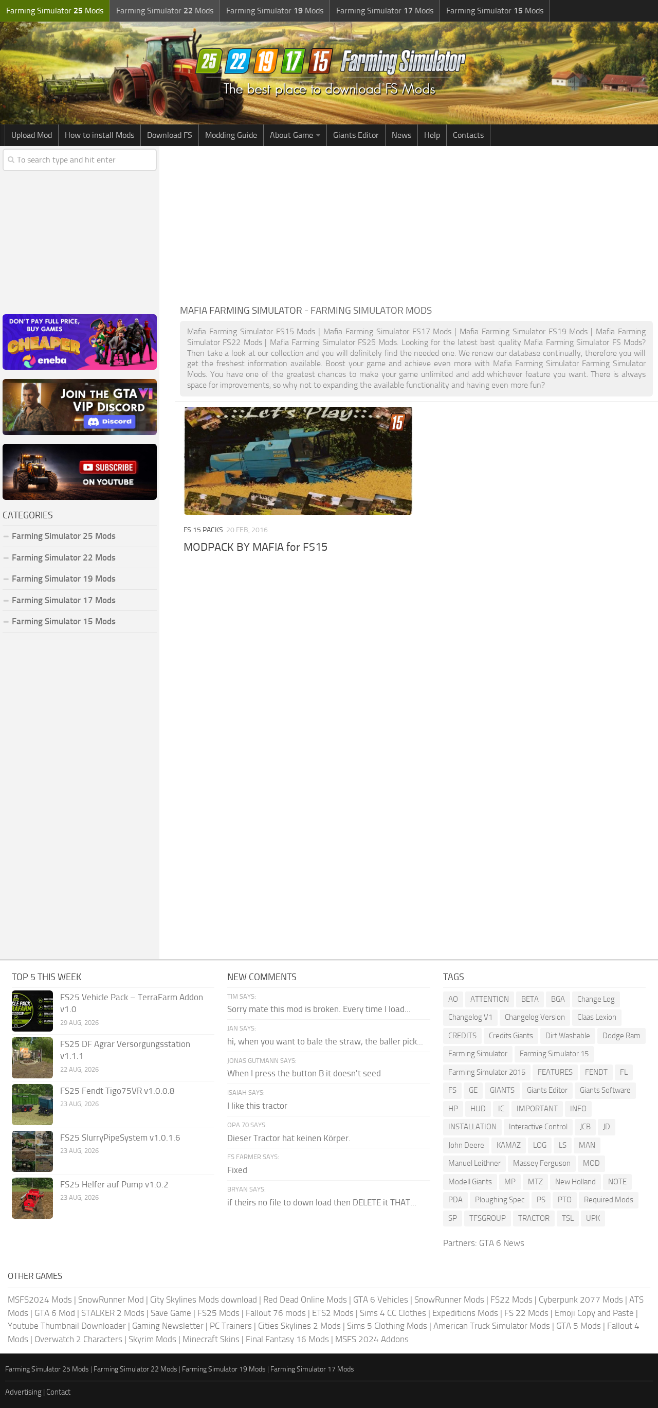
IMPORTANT (537, 1108)
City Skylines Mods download (203, 1299)
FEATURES (555, 1072)
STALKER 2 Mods (112, 1313)
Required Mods (608, 1199)
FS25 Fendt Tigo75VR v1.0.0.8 (117, 1091)
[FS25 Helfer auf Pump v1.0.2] (32, 1198)
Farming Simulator (477, 1053)
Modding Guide (231, 135)
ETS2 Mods (333, 1313)
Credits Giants (511, 1035)
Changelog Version (535, 1017)
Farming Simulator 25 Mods (47, 1369)
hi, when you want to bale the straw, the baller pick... (325, 1041)
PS (541, 1199)
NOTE (617, 1181)
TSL (568, 1218)
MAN (587, 1145)
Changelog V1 (470, 1017)
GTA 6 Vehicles (380, 1299)
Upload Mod (31, 135)
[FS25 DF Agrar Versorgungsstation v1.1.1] (32, 1057)
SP (452, 1218)
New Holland (575, 1181)
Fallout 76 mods (276, 1313)
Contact (58, 1392)
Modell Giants (470, 1181)
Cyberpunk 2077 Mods (581, 1299)
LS (562, 1145)
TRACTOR (534, 1218)
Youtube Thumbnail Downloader (67, 1326)
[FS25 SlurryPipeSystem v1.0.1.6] (32, 1151)
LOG (539, 1145)
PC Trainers (231, 1326)
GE (473, 1090)
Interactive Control (538, 1126)
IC (501, 1108)
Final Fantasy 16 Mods (287, 1339)
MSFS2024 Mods (40, 1299)
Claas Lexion (596, 1017)
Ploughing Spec (499, 1199)
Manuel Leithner (474, 1163)
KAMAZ (509, 1145)
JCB (585, 1126)
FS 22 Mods (526, 1313)
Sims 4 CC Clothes (393, 1313)
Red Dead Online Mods (305, 1299)
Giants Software (605, 1090)
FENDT (596, 1072)
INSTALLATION (472, 1126)
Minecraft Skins (211, 1339)
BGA (558, 999)
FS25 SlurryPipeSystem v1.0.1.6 (120, 1137)
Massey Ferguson (542, 1163)
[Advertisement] (416, 223)
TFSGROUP (487, 1218)
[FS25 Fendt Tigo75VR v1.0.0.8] (32, 1104)
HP (453, 1108)
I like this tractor (257, 1105)
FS (452, 1090)
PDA (455, 1199)
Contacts (468, 135)
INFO (578, 1108)
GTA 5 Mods (578, 1326)
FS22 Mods (511, 1299)
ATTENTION (489, 999)
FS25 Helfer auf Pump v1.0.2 (114, 1184)
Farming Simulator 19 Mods (64, 578)
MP (510, 1181)
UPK (593, 1218)
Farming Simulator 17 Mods (64, 600)
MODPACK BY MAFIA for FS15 (255, 547)
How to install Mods (99, 135)
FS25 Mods (218, 1313)
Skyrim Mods (152, 1339)
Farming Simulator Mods (54, 10)
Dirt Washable (567, 1035)
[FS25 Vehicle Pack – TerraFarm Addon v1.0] (32, 1011)
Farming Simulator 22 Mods (64, 557)
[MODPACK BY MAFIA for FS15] (298, 461)
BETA (530, 999)
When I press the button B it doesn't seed (304, 1073)
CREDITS (462, 1035)
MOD (591, 1163)
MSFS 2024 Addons (372, 1339)
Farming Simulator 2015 (486, 1072)
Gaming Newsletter (168, 1326)
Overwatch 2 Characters (78, 1339)
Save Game (171, 1313)
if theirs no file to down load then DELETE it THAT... (321, 1202)
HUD (478, 1108)
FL (624, 1072)
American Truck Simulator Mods (491, 1326)
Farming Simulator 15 (554, 1053)
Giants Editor (356, 135)
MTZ (535, 1181)
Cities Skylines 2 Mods (299, 1326)
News (401, 135)
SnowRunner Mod (111, 1299)
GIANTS (502, 1090)
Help (432, 135)
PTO (565, 1199)
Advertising (23, 1392)
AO (453, 999)
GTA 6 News (501, 1243)
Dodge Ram (621, 1035)
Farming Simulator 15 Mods (64, 621)
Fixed (237, 1170)
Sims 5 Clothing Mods (387, 1326)
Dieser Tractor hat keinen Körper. (289, 1138)
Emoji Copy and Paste (594, 1313)
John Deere (466, 1145)
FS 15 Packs (203, 530)
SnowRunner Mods (449, 1299)
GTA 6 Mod (54, 1313)
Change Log (596, 999)
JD (606, 1126)
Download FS (169, 135)
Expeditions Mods (465, 1313)
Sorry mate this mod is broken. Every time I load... (319, 1009)
